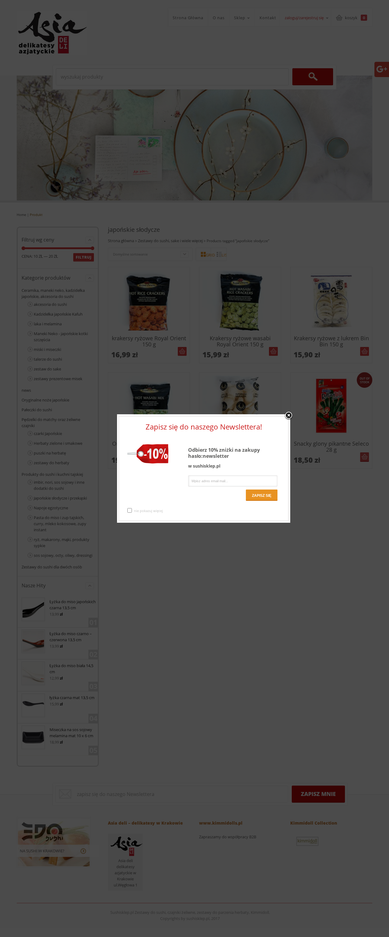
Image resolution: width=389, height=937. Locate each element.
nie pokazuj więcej (148, 510)
